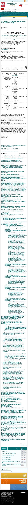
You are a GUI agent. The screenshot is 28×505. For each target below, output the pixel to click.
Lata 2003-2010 (23, 14)
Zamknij (23, 492)
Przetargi (13, 14)
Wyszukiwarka (4, 469)
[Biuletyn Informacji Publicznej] (23, 6)
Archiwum (17, 14)
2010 (2, 14)
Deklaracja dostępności (6, 11)
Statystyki (15, 9)
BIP (2, 9)
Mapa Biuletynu (7, 9)
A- (19, 1)
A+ (22, 1)
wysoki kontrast (15, 1)
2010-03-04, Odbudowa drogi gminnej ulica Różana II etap (13, 22)
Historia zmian (22, 449)
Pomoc (19, 9)
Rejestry (14, 11)
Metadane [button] (11, 448)
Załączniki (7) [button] (4, 449)
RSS (26, 1)
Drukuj (16, 448)
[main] (14, 235)
